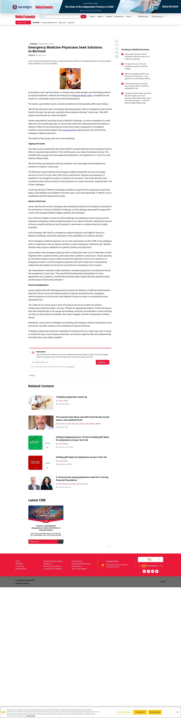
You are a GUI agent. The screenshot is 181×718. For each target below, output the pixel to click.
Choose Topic (21, 22)
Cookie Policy (30, 716)
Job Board (47, 564)
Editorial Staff (21, 569)
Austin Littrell (63, 401)
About (18, 561)
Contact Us (20, 566)
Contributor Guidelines (53, 569)
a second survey (69, 130)
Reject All (140, 712)
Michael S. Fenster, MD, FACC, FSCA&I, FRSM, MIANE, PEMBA (79, 424)
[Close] (177, 712)
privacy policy (70, 367)
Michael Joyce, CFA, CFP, (66, 484)
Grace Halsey (62, 444)
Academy (109, 17)
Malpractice (71, 23)
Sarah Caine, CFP (82, 484)
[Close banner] (178, 2)
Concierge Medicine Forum (49, 23)
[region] (90, 712)
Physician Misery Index (82, 95)
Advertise (19, 564)
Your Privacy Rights (79, 569)
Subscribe (101, 362)
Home (163, 582)
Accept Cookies (155, 712)
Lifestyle (32, 375)
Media (100, 17)
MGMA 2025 (62, 23)
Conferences (118, 17)
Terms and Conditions (52, 566)
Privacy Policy (77, 561)
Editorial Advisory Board (53, 561)
